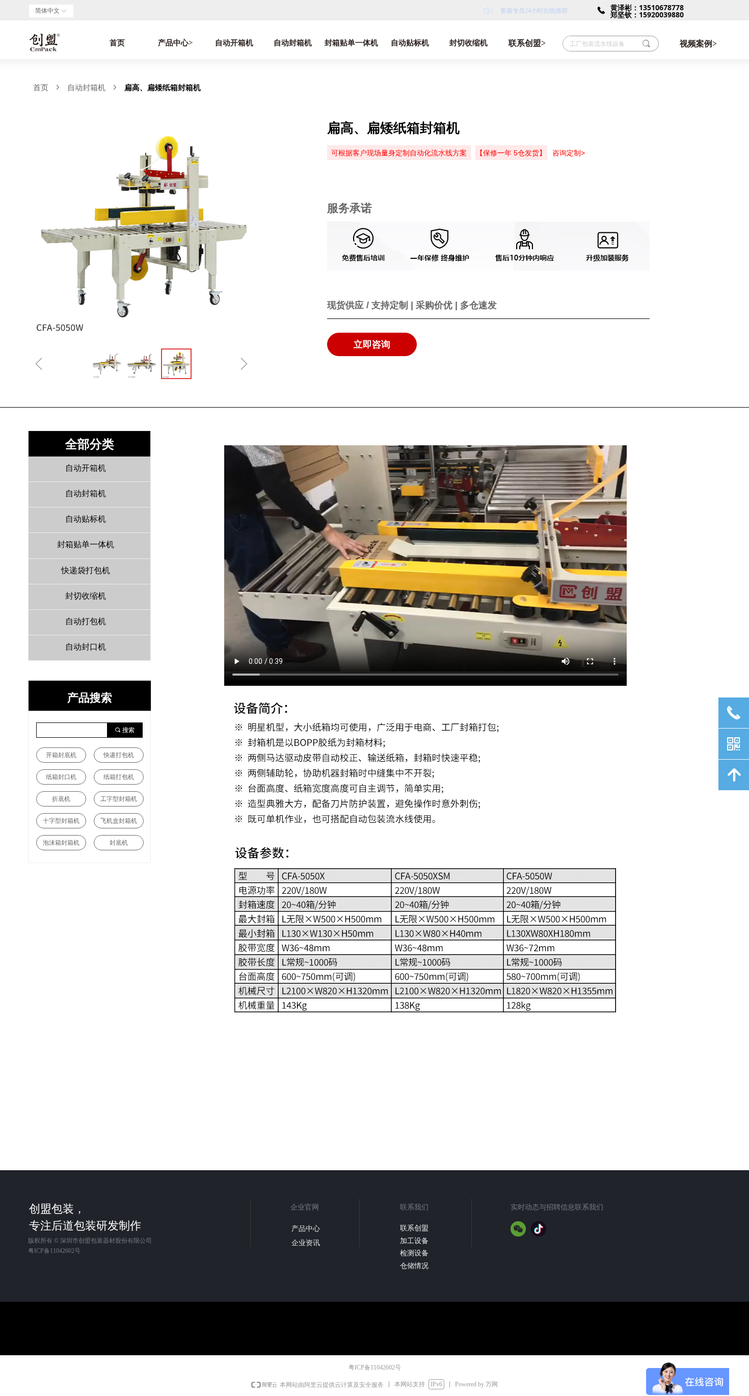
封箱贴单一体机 (351, 43)
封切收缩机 (468, 43)
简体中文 (47, 10)
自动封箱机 (293, 43)
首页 (117, 43)
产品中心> (175, 43)
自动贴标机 (410, 43)
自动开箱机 (234, 43)
